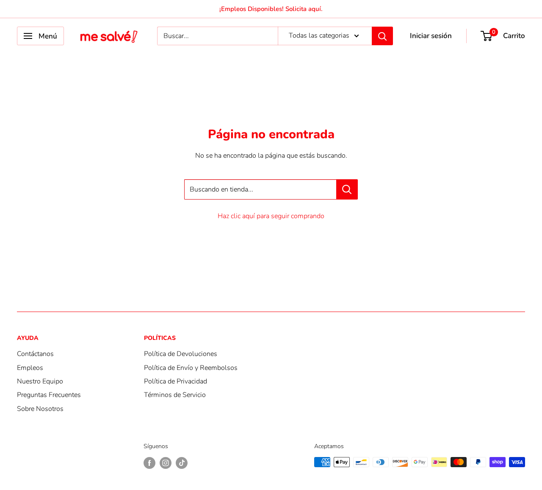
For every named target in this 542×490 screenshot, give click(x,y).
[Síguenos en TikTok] (182, 463)
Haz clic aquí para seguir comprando (271, 216)
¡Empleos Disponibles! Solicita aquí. (271, 9)
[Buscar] (382, 36)
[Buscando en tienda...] (347, 189)
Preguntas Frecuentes (49, 395)
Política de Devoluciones (180, 354)
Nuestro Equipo (40, 381)
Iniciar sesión (431, 36)
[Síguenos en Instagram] (165, 463)
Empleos (30, 367)
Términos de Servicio (175, 395)
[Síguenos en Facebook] (149, 463)
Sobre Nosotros (40, 408)
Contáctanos (35, 354)
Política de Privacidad (175, 381)
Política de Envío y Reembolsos (191, 367)
